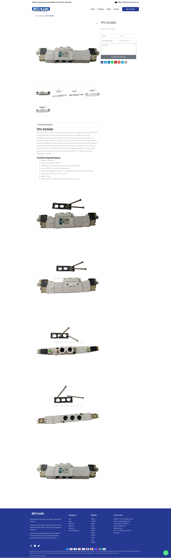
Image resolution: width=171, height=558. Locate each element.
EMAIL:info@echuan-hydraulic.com (128, 2)
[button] (130, 9)
